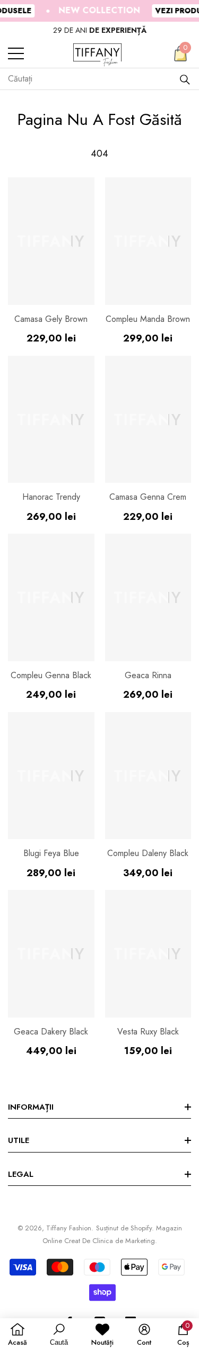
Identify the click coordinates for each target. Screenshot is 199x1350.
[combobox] (93, 78)
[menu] (16, 53)
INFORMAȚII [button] (31, 1107)
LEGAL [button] (20, 1174)
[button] (180, 53)
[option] (99, 30)
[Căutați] (185, 78)
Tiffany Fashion (68, 1228)
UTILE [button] (18, 1140)
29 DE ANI (99, 30)
